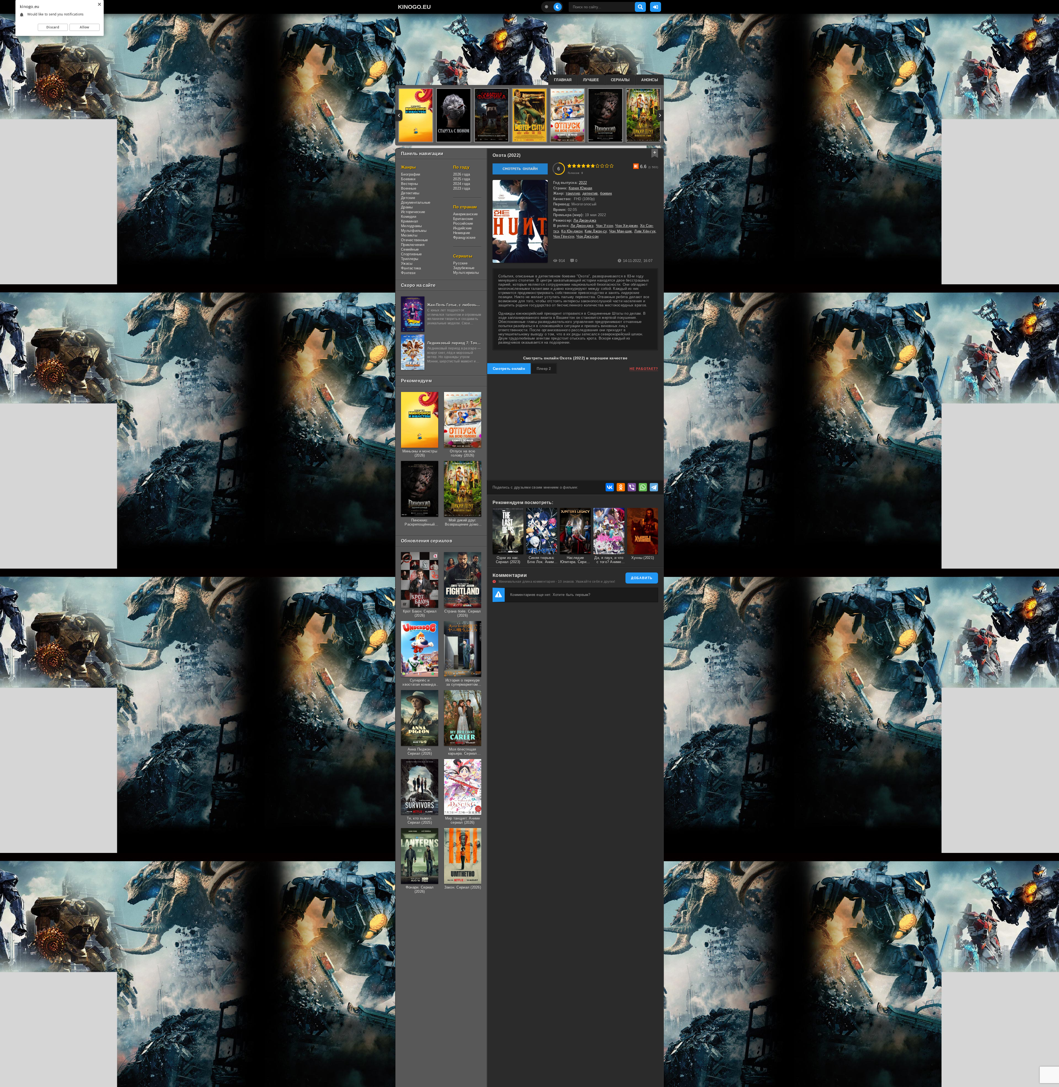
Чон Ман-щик (620, 231)
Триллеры (409, 259)
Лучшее (591, 80)
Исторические (413, 212)
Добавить (641, 578)
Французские (464, 237)
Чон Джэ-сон (587, 236)
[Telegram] (654, 487)
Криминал (409, 221)
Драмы (407, 207)
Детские (408, 198)
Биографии (410, 174)
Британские (463, 219)
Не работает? (644, 369)
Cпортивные (411, 254)
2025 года (461, 179)
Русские (460, 263)
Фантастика (411, 268)
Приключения (412, 245)
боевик (606, 193)
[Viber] (632, 487)
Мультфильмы (413, 231)
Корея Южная (580, 188)
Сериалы (620, 80)
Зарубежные (464, 268)
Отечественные (414, 240)
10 (611, 165)
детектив (590, 193)
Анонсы (649, 80)
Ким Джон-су (596, 231)
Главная (562, 80)
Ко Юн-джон (571, 231)
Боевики (408, 179)
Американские (465, 214)
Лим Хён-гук (645, 231)
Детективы (410, 193)
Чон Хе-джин (626, 226)
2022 (583, 183)
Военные (408, 188)
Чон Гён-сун (563, 236)
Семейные (410, 249)
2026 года (461, 174)
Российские (463, 223)
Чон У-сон (604, 226)
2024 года (461, 184)
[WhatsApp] (643, 487)
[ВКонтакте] (610, 487)
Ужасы (406, 263)
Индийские (462, 228)
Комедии (408, 216)
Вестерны (409, 184)
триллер (573, 193)
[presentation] (398, 115)
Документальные (415, 202)
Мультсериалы (466, 273)
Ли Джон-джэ (584, 220)
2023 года (461, 188)
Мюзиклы (409, 235)
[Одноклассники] (621, 487)
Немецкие (461, 233)
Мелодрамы (411, 226)
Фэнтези (408, 273)
